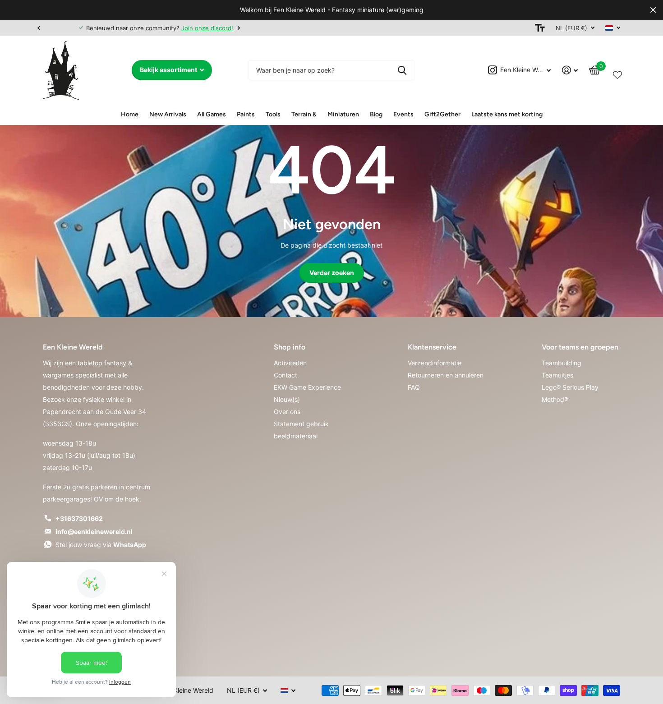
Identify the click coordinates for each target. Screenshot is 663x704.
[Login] (570, 70)
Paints (246, 114)
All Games (211, 114)
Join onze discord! (171, 28)
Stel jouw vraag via (100, 544)
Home (129, 114)
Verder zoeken (331, 272)
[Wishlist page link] (617, 73)
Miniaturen (343, 114)
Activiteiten (290, 363)
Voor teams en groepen (580, 347)
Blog (376, 114)
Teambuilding (561, 363)
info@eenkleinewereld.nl (94, 531)
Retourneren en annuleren (445, 375)
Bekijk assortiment (169, 70)
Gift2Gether (442, 114)
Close (653, 10)
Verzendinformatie (434, 363)
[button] (38, 28)
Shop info (289, 347)
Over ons (287, 411)
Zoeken (402, 70)
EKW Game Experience (307, 387)
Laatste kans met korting (507, 114)
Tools (273, 114)
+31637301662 (79, 518)
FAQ (414, 387)
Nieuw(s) (287, 399)
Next (203, 27)
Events (403, 114)
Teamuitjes (557, 375)
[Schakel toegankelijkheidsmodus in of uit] (540, 28)
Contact (285, 375)
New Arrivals (167, 114)
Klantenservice (432, 347)
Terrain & (304, 114)
